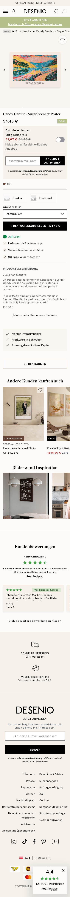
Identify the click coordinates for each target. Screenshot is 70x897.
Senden (34, 749)
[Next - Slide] (66, 70)
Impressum (28, 787)
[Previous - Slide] (4, 70)
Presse (30, 781)
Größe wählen (12, 207)
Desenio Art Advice (51, 774)
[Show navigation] (5, 11)
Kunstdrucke (23, 31)
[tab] (11, 106)
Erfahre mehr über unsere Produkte (35, 315)
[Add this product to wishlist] (62, 39)
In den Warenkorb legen (35, 226)
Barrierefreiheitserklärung (18, 807)
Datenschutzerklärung (30, 170)
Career (30, 794)
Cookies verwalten (51, 820)
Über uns (29, 774)
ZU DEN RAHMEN (35, 364)
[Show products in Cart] (64, 11)
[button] (50, 880)
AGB (42, 794)
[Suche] (14, 11)
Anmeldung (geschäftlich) (18, 830)
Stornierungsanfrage (52, 813)
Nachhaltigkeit (25, 800)
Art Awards (28, 824)
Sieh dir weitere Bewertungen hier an (35, 621)
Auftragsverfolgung (51, 787)
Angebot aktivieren (52, 160)
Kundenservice (48, 781)
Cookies (44, 800)
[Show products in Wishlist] (56, 11)
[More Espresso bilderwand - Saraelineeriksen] (26, 496)
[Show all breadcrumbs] (7, 31)
